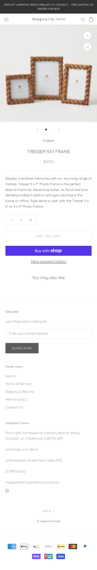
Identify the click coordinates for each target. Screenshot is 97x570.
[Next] (59, 129)
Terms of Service (18, 384)
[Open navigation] (6, 19)
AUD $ (46, 511)
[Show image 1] (46, 130)
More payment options (48, 261)
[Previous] (37, 129)
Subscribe (22, 348)
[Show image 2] (51, 130)
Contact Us (14, 407)
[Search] (83, 19)
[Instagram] (7, 490)
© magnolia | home (48, 521)
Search (10, 376)
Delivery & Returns (19, 391)
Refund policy (16, 399)
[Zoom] (87, 36)
